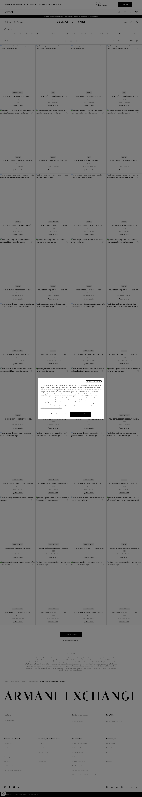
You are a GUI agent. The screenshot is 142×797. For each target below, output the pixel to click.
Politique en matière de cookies (51, 408)
